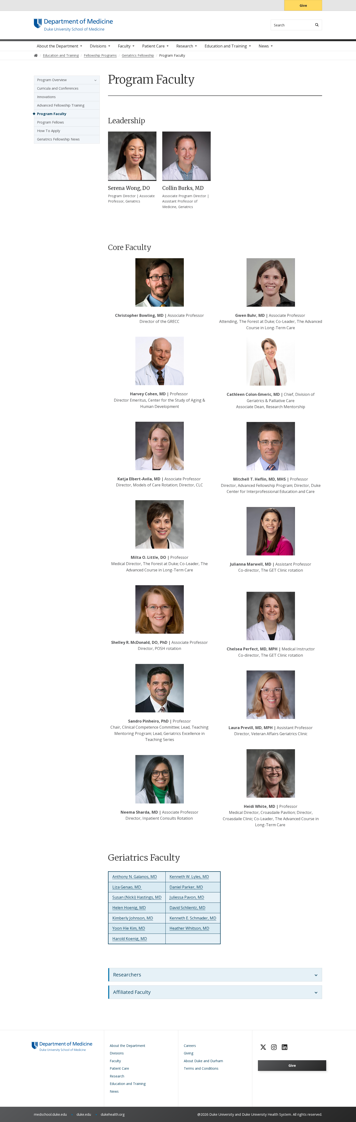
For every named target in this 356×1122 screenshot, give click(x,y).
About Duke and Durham (203, 1061)
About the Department (57, 46)
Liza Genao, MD (127, 887)
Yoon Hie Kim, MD (128, 928)
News (264, 46)
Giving (188, 1053)
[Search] (317, 25)
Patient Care (153, 46)
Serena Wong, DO (129, 188)
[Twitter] (263, 1047)
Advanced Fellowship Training (61, 105)
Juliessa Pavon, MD (187, 897)
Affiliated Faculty (132, 992)
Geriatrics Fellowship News (58, 139)
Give (303, 5)
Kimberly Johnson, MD (132, 918)
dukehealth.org (113, 1114)
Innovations (46, 96)
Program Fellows (50, 122)
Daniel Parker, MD (186, 887)
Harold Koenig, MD (129, 938)
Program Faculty (51, 113)
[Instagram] (274, 1047)
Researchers (127, 974)
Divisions (98, 46)
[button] (94, 80)
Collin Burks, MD (183, 188)
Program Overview (52, 80)
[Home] (73, 23)
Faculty (124, 46)
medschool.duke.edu (50, 1114)
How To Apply (48, 130)
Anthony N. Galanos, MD (134, 876)
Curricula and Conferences (57, 88)
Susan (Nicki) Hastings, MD (137, 897)
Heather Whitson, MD (189, 928)
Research (184, 46)
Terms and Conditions (201, 1068)
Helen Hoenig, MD (129, 907)
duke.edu (84, 1114)
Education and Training (226, 46)
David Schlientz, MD (187, 907)
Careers (190, 1045)
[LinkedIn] (284, 1047)
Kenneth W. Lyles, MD (189, 876)
